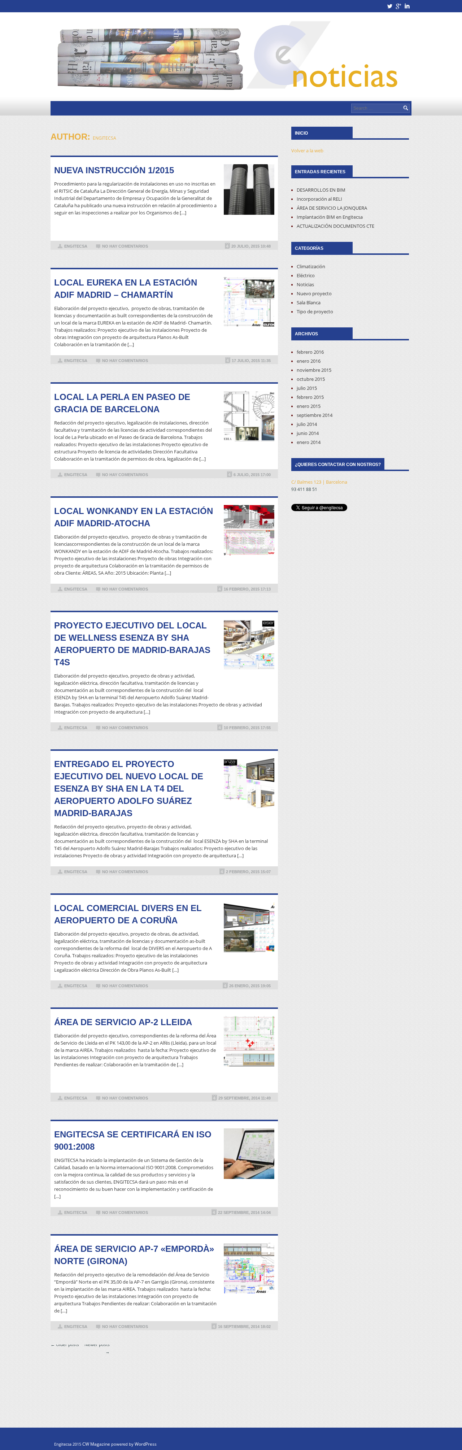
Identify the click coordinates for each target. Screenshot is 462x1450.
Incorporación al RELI (319, 199)
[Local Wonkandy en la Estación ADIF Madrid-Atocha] (249, 530)
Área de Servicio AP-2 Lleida (123, 1022)
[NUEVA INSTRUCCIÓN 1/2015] (249, 189)
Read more (249, 228)
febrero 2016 (310, 352)
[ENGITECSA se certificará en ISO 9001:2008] (249, 1153)
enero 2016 (309, 361)
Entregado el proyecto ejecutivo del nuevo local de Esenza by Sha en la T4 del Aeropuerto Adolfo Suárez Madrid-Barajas (128, 788)
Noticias (305, 284)
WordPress (146, 1444)
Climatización (311, 266)
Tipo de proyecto (315, 311)
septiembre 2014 (314, 415)
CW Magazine (96, 1444)
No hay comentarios (125, 246)
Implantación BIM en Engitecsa (330, 217)
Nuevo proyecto (314, 293)
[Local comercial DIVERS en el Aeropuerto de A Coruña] (249, 927)
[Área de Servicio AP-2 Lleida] (249, 1041)
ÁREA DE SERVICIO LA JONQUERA (332, 208)
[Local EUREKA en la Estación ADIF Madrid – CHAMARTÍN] (249, 301)
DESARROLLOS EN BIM (321, 190)
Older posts (65, 1344)
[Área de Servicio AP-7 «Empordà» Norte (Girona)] (249, 1268)
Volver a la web (307, 150)
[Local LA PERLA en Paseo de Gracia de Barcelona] (249, 416)
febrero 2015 (310, 397)
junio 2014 (308, 433)
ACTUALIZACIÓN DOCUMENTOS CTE (335, 226)
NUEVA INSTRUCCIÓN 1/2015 (114, 170)
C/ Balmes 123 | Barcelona (319, 482)
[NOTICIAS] (231, 57)
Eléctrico (306, 275)
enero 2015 (309, 406)
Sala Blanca (309, 302)
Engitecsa (104, 138)
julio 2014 (307, 424)
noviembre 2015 (314, 370)
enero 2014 (309, 442)
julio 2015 (307, 388)
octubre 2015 (311, 379)
